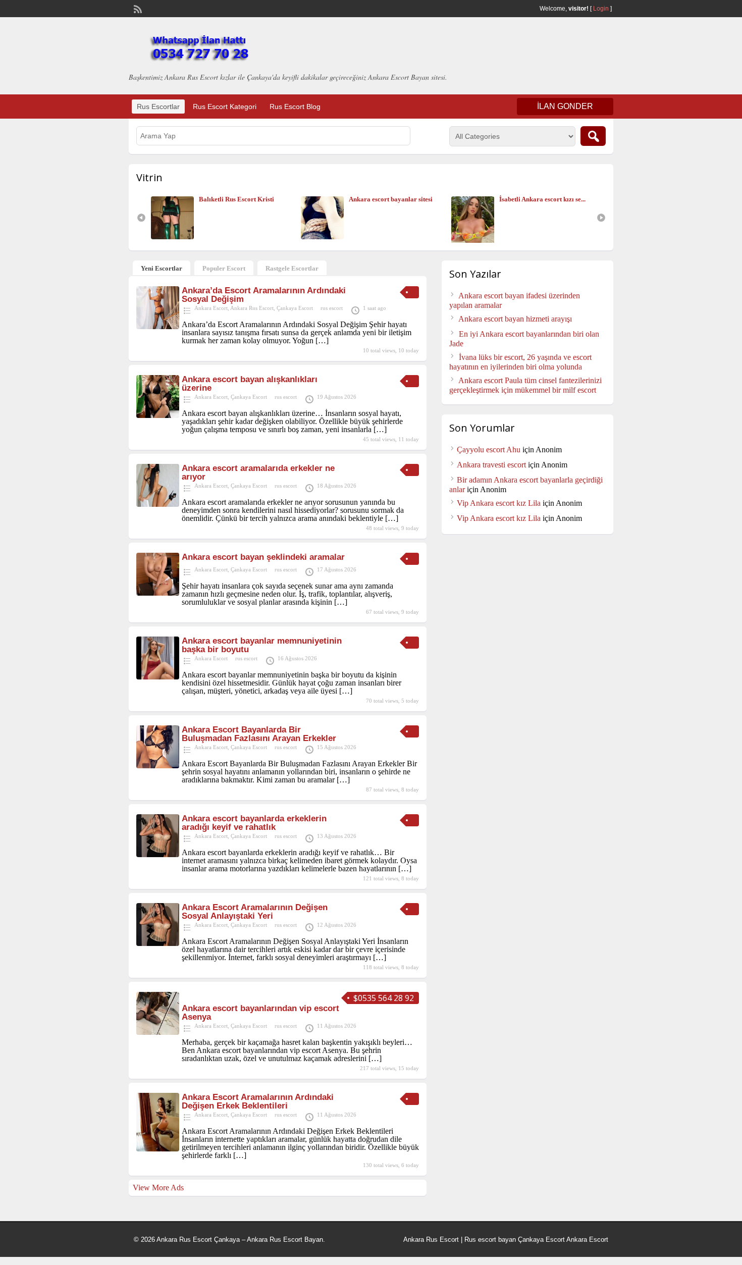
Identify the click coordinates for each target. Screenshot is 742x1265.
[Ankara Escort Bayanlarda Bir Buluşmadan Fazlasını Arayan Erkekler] (157, 765)
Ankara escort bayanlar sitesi (243, 199)
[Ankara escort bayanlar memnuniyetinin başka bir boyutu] (157, 676)
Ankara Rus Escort (252, 308)
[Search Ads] (593, 136)
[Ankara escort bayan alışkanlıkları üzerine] (157, 415)
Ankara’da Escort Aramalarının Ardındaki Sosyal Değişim (264, 295)
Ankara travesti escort (491, 464)
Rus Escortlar (158, 106)
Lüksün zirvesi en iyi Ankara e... (546, 199)
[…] (322, 340)
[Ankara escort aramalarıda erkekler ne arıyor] (157, 504)
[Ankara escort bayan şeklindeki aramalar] (157, 593)
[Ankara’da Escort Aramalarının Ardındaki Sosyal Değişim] (157, 326)
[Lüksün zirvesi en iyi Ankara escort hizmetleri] (477, 237)
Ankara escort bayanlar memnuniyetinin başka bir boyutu (262, 645)
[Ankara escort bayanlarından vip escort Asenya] (157, 1032)
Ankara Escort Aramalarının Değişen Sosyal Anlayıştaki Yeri (255, 912)
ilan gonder (565, 106)
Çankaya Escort (295, 308)
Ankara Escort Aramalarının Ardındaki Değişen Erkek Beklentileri (258, 1101)
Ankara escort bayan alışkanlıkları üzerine (249, 384)
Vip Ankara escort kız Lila (499, 503)
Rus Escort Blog (295, 106)
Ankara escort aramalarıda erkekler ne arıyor (258, 472)
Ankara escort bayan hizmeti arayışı (515, 318)
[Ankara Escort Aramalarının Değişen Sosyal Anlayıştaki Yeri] (157, 943)
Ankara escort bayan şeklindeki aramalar (263, 557)
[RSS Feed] (137, 8)
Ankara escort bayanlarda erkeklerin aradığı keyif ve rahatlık (254, 823)
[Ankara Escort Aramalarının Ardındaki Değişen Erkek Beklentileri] (157, 1148)
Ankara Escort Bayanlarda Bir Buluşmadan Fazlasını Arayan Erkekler (259, 734)
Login (601, 8)
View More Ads (158, 1187)
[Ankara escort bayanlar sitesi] (177, 237)
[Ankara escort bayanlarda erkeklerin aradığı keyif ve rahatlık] (157, 854)
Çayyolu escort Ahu (488, 449)
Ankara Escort (211, 308)
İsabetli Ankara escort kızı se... (394, 199)
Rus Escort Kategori (224, 106)
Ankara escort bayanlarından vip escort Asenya (260, 1013)
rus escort (332, 308)
